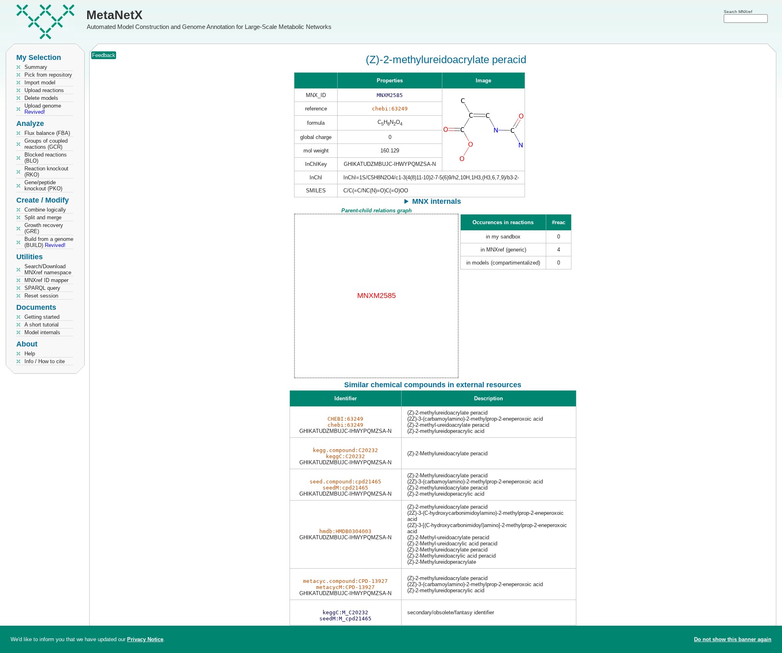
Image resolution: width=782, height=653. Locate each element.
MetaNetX (114, 15)
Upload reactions (44, 90)
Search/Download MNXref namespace (47, 269)
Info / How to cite (44, 361)
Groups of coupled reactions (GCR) (46, 144)
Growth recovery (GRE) (43, 228)
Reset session (41, 296)
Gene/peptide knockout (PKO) (43, 185)
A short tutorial (41, 325)
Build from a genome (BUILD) (48, 242)
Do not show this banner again (732, 639)
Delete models (41, 98)
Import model (39, 82)
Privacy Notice (145, 639)
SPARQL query (42, 288)
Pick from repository (48, 75)
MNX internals (436, 201)
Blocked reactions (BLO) (45, 158)
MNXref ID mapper (46, 280)
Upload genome (42, 109)
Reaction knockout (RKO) (46, 171)
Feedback (103, 55)
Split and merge (43, 217)
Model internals (42, 332)
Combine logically (45, 210)
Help (29, 354)
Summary (35, 67)
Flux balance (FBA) (47, 133)
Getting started (41, 317)
